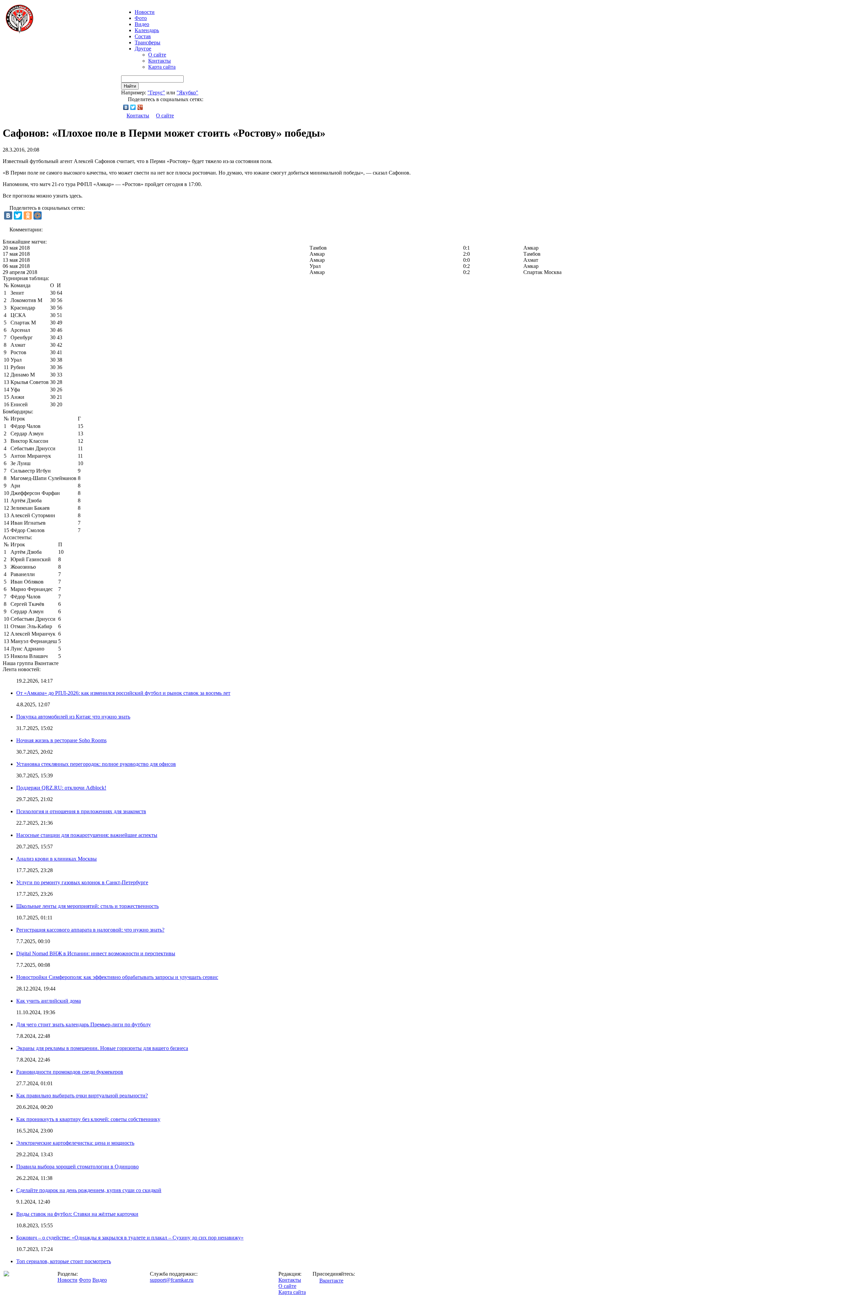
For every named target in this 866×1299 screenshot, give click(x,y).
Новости (67, 1280)
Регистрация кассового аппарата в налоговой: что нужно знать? (90, 930)
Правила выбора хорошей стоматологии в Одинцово (77, 1166)
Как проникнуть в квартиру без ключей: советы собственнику (88, 1119)
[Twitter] (133, 107)
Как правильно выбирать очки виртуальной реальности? (82, 1095)
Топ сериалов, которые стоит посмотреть (63, 1261)
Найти (130, 86)
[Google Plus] (140, 107)
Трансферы (147, 42)
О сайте (157, 55)
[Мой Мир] (37, 215)
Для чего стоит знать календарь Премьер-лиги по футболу (83, 1024)
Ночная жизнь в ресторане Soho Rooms (61, 740)
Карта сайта (162, 67)
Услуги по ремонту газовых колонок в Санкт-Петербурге (82, 882)
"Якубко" (187, 92)
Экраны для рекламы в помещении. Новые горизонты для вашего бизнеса (102, 1048)
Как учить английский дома (48, 1001)
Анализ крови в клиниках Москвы (56, 859)
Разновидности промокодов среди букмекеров (69, 1072)
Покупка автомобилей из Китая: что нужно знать (73, 717)
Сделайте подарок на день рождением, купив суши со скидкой (88, 1190)
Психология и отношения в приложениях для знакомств (81, 811)
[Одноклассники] (28, 215)
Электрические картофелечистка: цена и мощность (75, 1143)
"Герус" (156, 92)
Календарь (147, 30)
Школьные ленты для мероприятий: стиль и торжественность (87, 906)
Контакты (159, 61)
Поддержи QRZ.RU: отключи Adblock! (61, 788)
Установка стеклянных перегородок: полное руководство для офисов (96, 764)
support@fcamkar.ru (171, 1280)
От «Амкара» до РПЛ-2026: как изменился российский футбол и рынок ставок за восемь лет (123, 693)
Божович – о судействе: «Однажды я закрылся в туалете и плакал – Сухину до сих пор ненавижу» (130, 1237)
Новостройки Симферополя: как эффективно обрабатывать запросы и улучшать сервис (117, 977)
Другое (143, 48)
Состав (143, 36)
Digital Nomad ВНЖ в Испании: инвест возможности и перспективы (95, 953)
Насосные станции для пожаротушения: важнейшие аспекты (86, 835)
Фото (141, 18)
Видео (142, 24)
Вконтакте (331, 1280)
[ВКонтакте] (126, 107)
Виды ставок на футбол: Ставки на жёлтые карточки (77, 1214)
